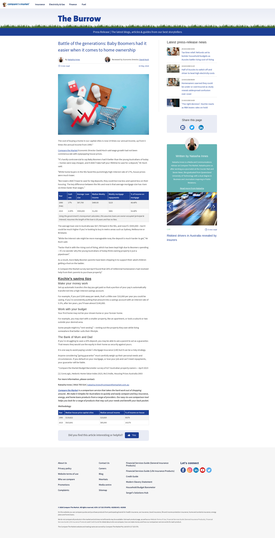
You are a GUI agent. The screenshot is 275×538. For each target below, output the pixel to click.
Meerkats (103, 479)
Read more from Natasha (192, 188)
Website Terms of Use (158, 519)
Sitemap (103, 490)
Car (168, 229)
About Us (62, 462)
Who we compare (66, 479)
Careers (102, 468)
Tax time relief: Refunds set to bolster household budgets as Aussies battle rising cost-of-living (198, 56)
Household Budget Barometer (140, 487)
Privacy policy (64, 468)
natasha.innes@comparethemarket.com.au (108, 384)
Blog (101, 473)
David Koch (144, 59)
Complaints (63, 490)
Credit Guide (132, 476)
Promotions (64, 484)
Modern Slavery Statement (139, 481)
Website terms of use (68, 473)
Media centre (105, 484)
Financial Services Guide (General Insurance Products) (147, 464)
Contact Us (104, 462)
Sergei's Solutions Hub (137, 492)
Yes (133, 435)
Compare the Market (68, 150)
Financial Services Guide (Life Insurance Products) (150, 470)
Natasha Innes (74, 59)
